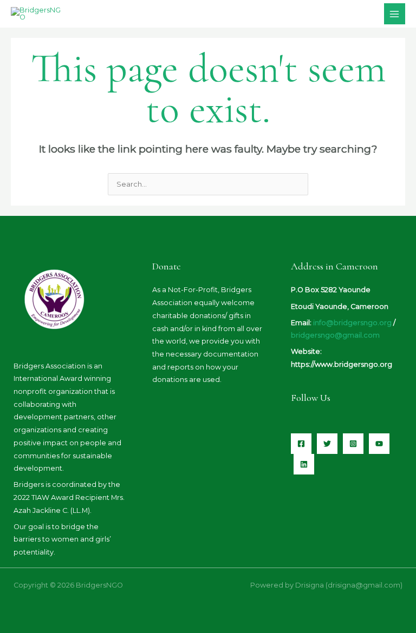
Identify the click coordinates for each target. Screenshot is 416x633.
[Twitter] (327, 443)
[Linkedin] (304, 464)
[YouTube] (379, 443)
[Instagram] (353, 443)
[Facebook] (301, 443)
